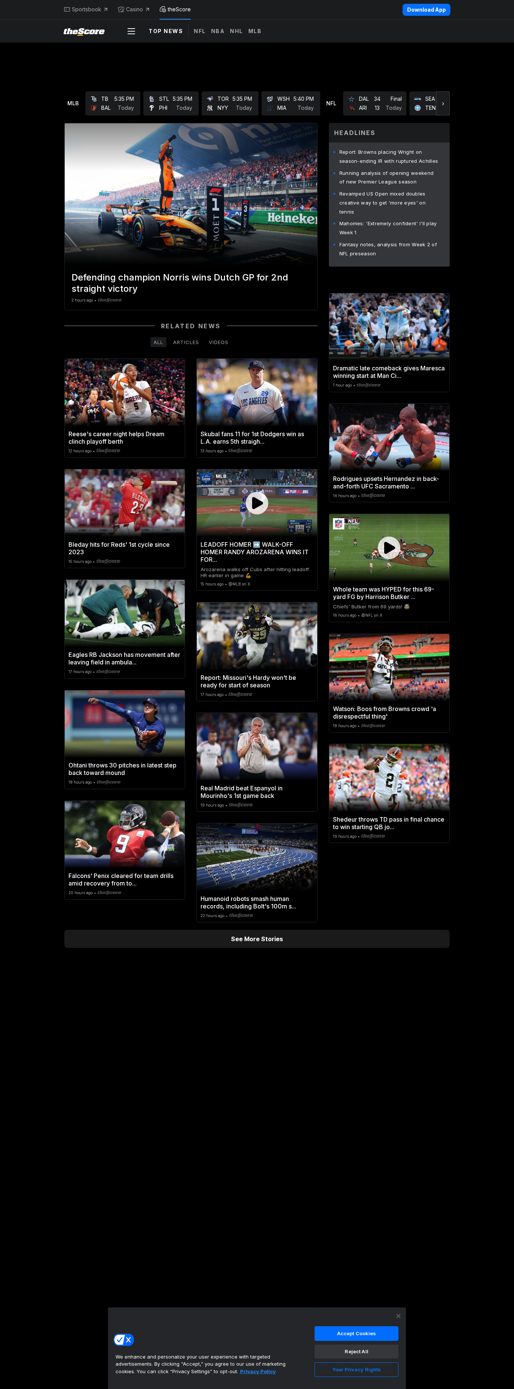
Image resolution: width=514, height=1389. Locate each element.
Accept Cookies (356, 1333)
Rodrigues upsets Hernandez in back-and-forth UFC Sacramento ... (386, 482)
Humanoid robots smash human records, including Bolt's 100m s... (248, 902)
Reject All (356, 1351)
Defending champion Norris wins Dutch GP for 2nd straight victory (179, 283)
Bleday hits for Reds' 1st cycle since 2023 (119, 548)
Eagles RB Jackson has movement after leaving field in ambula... (124, 658)
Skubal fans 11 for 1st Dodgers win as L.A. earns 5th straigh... (252, 437)
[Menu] (131, 31)
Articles (186, 342)
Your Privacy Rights (356, 1369)
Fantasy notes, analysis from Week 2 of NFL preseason (388, 248)
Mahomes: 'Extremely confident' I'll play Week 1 (388, 227)
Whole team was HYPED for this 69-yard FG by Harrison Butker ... (383, 592)
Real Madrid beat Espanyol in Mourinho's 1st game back (242, 791)
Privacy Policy (258, 1371)
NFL (200, 31)
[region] (257, 1348)
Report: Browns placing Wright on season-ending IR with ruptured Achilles (388, 156)
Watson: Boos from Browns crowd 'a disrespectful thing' (384, 712)
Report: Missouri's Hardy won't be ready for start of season (248, 681)
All (158, 342)
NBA (218, 31)
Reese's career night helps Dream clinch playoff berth (116, 437)
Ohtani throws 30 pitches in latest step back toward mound (122, 768)
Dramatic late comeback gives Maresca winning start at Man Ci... (389, 371)
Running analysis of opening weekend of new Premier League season (386, 177)
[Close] (398, 1316)
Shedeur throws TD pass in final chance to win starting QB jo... (388, 823)
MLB (255, 31)
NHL (236, 31)
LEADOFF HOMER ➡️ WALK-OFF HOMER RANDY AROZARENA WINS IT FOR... (255, 552)
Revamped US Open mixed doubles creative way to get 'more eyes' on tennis (382, 203)
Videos (218, 342)
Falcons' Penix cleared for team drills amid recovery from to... (120, 879)
